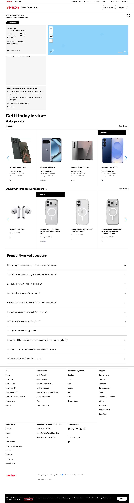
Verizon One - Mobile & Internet (15, 397)
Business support (104, 388)
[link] (13, 50)
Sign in (101, 392)
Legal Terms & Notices (44, 428)
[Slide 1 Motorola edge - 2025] (21, 157)
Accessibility (103, 405)
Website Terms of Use (44, 479)
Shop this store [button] (12, 22)
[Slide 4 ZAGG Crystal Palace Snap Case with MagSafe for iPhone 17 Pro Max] (113, 219)
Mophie (70, 388)
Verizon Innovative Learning (14, 446)
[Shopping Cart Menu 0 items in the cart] (126, 7)
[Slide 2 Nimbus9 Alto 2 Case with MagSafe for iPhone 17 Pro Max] (51, 219)
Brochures (9, 454)
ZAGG (70, 379)
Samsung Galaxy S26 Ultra (45, 384)
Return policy (103, 379)
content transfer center (32, 94)
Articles (8, 450)
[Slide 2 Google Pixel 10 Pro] (51, 157)
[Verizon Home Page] (13, 7)
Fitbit (69, 397)
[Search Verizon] (109, 7)
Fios (38, 401)
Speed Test (102, 414)
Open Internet (78, 475)
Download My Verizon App (107, 397)
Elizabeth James (73, 401)
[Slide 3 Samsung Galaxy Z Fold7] (82, 157)
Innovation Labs (10, 463)
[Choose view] (51, 36)
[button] (128, 16)
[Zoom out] (50, 31)
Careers (8, 433)
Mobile (24, 7)
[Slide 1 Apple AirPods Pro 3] (21, 219)
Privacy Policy (42, 475)
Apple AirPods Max (43, 388)
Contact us (87, 1)
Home (30, 7)
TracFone (8, 405)
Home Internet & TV (11, 392)
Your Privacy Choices (54, 475)
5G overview (9, 459)
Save (35, 7)
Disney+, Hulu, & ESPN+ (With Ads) (47, 392)
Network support (104, 410)
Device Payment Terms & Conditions (48, 433)
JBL (69, 392)
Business (18, 1)
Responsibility (10, 441)
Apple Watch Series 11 (43, 397)
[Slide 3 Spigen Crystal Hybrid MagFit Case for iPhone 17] (82, 219)
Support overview (104, 375)
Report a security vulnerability (46, 437)
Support (96, 1)
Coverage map (114, 1)
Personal (9, 1)
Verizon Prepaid (10, 388)
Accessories (9, 379)
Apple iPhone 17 (41, 375)
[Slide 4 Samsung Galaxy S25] (113, 157)
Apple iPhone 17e (42, 379)
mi (50, 40)
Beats (70, 384)
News (7, 437)
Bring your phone (11, 401)
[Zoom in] (50, 28)
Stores (105, 1)
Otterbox (71, 375)
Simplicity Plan (10, 384)
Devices (8, 375)
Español (124, 1)
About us (8, 428)
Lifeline (101, 401)
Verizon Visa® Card (43, 405)
